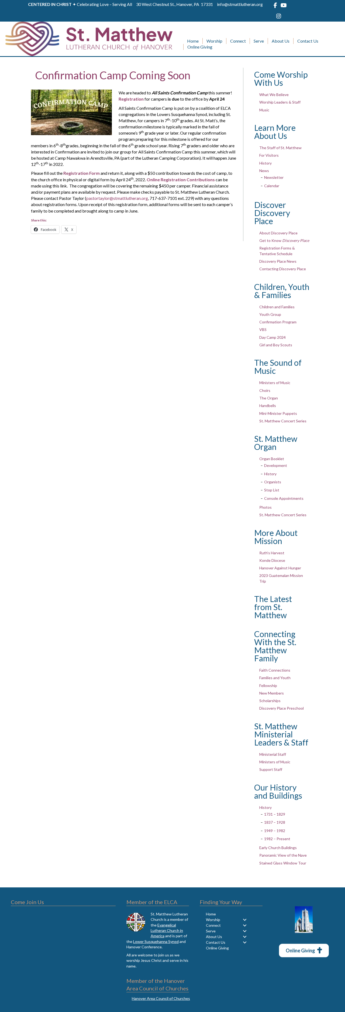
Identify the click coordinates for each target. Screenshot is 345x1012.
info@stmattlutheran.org (240, 4)
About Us (280, 40)
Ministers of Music (274, 382)
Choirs (264, 390)
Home (193, 40)
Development (275, 465)
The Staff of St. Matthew (280, 147)
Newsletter (274, 177)
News (264, 170)
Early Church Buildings (278, 847)
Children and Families (277, 307)
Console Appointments (283, 498)
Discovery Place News (277, 261)
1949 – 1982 (274, 830)
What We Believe (274, 94)
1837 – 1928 (274, 822)
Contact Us (307, 40)
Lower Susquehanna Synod (156, 941)
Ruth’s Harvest (271, 553)
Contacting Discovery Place (282, 268)
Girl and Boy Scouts (275, 345)
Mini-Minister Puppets (278, 413)
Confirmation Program (277, 322)
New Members (271, 693)
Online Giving (199, 46)
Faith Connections (274, 670)
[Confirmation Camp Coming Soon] (71, 111)
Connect (238, 40)
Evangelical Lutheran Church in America (167, 930)
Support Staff (270, 769)
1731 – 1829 (274, 814)
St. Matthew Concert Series (282, 421)
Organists (272, 482)
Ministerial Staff (272, 754)
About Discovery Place (278, 233)
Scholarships (270, 700)
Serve (259, 40)
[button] (244, 919)
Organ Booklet (271, 458)
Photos (265, 507)
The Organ (268, 398)
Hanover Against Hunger (280, 568)
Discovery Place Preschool (281, 708)
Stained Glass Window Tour (282, 863)
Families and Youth (275, 677)
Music (264, 110)
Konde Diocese (272, 560)
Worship (214, 40)
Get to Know (284, 240)
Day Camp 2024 (272, 337)
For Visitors (269, 155)
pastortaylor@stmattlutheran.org (117, 198)
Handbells (267, 405)
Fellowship (268, 685)
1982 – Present (277, 838)
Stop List (271, 490)
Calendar (271, 185)
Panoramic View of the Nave (283, 855)
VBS (263, 329)
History (265, 163)
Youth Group (270, 314)
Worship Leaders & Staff (280, 102)
